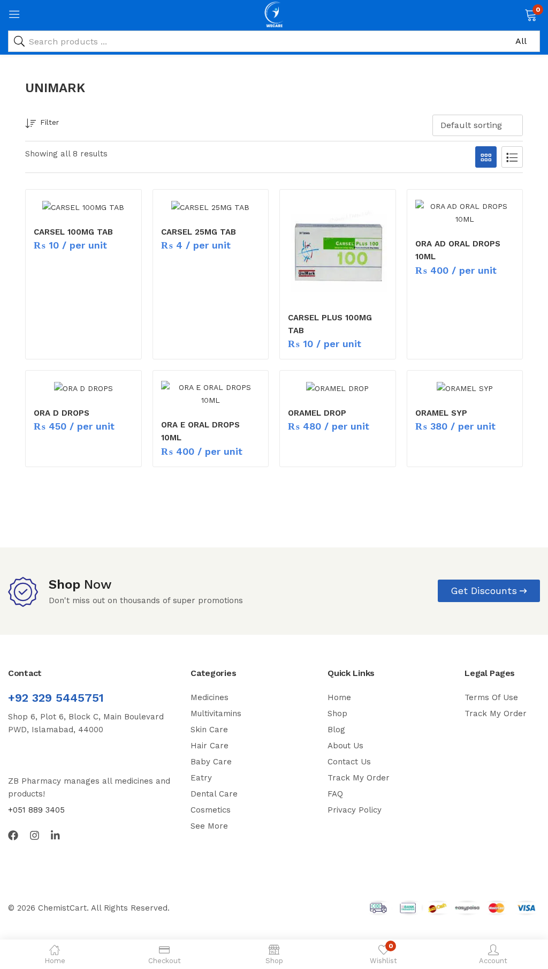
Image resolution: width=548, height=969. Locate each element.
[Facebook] (13, 835)
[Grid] (486, 157)
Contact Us (349, 762)
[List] (512, 157)
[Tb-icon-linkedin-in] (56, 835)
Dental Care (214, 794)
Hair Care (210, 745)
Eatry (201, 778)
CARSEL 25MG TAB (198, 232)
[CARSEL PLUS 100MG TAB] (337, 249)
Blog (336, 729)
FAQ (335, 794)
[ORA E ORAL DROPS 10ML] (211, 394)
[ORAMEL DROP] (337, 388)
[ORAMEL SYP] (465, 388)
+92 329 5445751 (56, 697)
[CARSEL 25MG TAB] (211, 207)
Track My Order (359, 778)
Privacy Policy (355, 810)
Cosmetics (211, 810)
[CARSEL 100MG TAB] (83, 207)
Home (339, 697)
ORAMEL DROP (317, 413)
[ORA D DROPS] (83, 388)
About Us (345, 745)
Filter (49, 122)
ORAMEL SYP (441, 413)
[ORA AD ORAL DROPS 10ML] (465, 213)
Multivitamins (216, 713)
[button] (530, 14)
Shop (337, 713)
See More (209, 826)
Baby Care (211, 762)
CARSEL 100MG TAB (73, 232)
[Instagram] (34, 835)
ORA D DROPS (61, 413)
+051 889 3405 (36, 810)
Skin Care (209, 729)
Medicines (210, 697)
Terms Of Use (491, 697)
